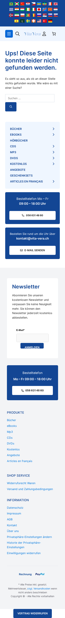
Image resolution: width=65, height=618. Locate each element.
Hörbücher (19, 140)
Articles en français (26, 181)
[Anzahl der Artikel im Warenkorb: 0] (54, 34)
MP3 (13, 152)
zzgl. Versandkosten (38, 588)
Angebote (17, 169)
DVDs (14, 158)
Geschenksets (21, 175)
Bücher (16, 129)
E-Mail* (20, 330)
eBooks (15, 134)
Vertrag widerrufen (33, 613)
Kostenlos (18, 164)
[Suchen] (10, 106)
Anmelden (32, 347)
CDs (13, 146)
